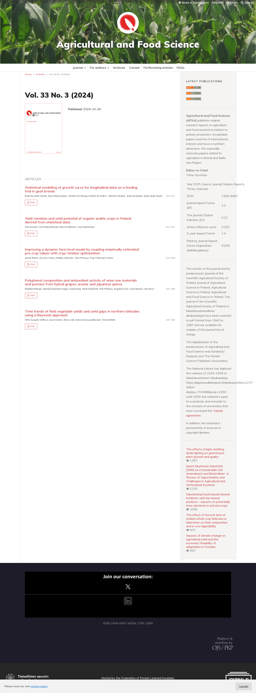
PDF (32, 202)
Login (233, 2)
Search (249, 2)
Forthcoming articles (158, 67)
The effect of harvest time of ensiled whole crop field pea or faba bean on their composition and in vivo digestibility (207, 520)
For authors (98, 67)
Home (28, 74)
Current (134, 67)
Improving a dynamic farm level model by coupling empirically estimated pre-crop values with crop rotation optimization (82, 251)
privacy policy (39, 686)
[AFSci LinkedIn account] (128, 616)
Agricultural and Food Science (128, 44)
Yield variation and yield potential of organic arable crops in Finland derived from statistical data (78, 220)
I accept (243, 686)
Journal (78, 67)
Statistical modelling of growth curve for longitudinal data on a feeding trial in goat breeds (81, 189)
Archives (119, 67)
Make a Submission (195, 2)
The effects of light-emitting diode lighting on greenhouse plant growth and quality (205, 453)
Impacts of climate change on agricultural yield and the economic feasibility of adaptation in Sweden (205, 541)
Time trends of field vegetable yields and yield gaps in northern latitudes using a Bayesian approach (82, 313)
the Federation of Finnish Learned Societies (145, 678)
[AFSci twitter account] (128, 593)
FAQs (180, 67)
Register (218, 2)
